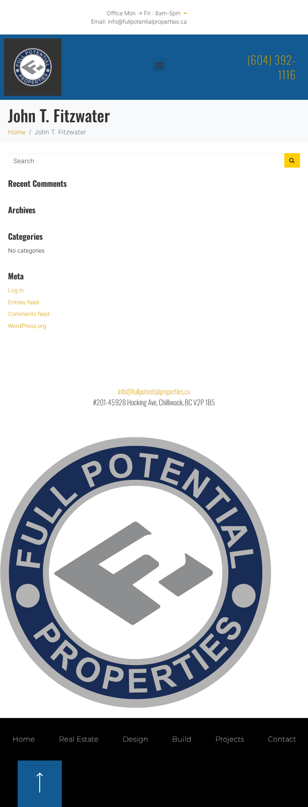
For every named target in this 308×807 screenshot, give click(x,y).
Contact (282, 739)
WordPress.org (27, 325)
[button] (159, 65)
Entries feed (23, 302)
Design (135, 739)
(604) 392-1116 (271, 66)
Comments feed (29, 313)
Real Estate (79, 739)
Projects (229, 739)
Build (181, 739)
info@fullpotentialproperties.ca (154, 391)
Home (23, 739)
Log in (16, 290)
